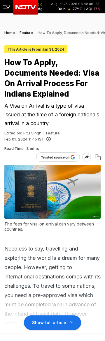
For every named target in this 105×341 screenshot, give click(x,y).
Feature (53, 133)
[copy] (98, 157)
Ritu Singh (32, 133)
